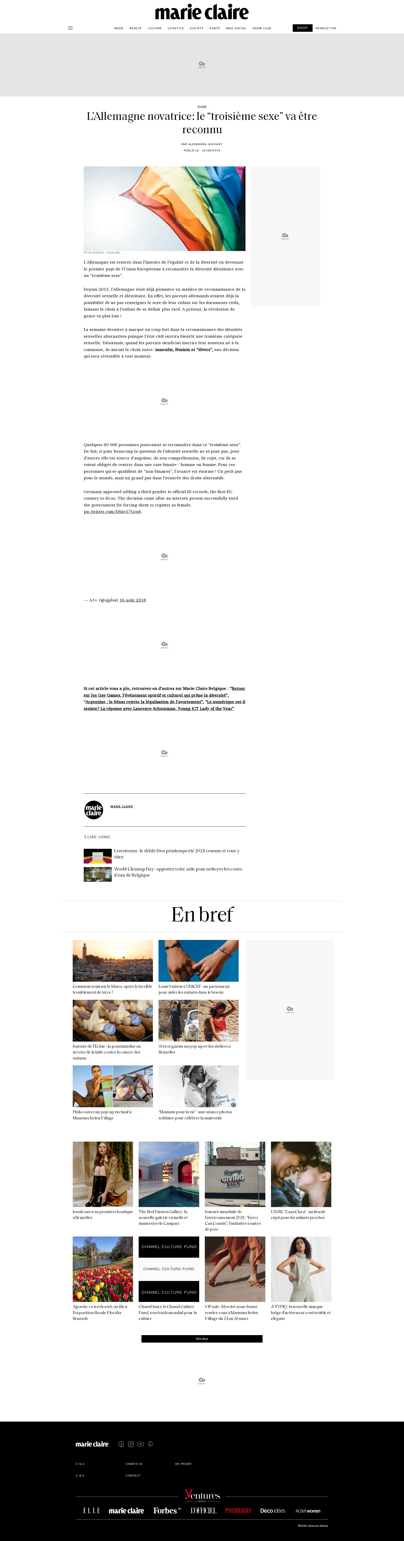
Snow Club (261, 28)
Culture (155, 28)
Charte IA (134, 1464)
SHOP (302, 27)
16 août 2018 (132, 600)
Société (196, 28)
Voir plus (202, 1338)
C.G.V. (80, 1475)
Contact (133, 1475)
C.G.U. (81, 1464)
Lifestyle (176, 28)
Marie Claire (122, 806)
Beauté (136, 28)
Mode (119, 28)
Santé (214, 28)
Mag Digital (236, 28)
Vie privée (183, 1464)
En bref (202, 916)
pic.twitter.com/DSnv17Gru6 (112, 511)
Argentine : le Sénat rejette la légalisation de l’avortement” (144, 701)
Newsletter (326, 28)
